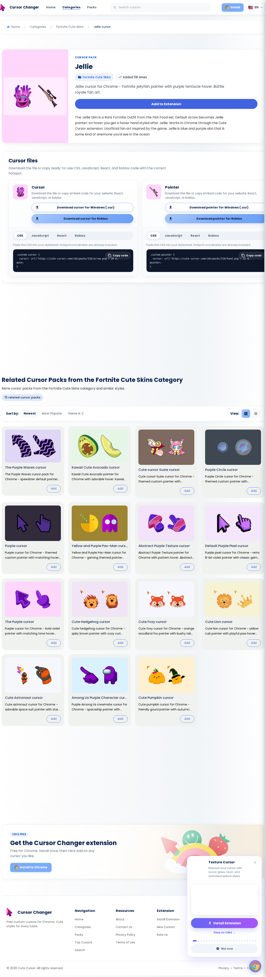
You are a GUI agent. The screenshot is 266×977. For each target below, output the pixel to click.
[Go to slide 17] (239, 941)
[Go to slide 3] (201, 941)
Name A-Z (76, 413)
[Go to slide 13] (228, 941)
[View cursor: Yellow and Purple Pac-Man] (99, 538)
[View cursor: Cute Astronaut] (33, 690)
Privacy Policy (125, 935)
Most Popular (52, 413)
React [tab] (61, 236)
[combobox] (161, 7)
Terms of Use (125, 942)
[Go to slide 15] (233, 941)
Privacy (224, 968)
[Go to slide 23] (255, 941)
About (120, 919)
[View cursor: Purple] (33, 538)
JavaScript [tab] (40, 236)
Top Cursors (83, 942)
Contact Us (124, 927)
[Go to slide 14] (231, 941)
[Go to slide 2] (197, 941)
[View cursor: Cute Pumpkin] (166, 690)
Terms (238, 968)
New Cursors (166, 927)
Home (51, 7)
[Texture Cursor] (224, 899)
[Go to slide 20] (247, 941)
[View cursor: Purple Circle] (233, 462)
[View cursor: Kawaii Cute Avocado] (99, 461)
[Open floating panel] (255, 966)
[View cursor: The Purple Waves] (33, 461)
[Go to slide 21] (250, 941)
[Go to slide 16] (236, 941)
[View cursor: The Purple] (33, 614)
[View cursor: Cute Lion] (233, 614)
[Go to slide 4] (204, 941)
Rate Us (162, 935)
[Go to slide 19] (244, 941)
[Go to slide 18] (242, 941)
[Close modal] (179, 461)
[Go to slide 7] (212, 941)
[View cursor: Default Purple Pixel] (233, 538)
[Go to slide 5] (206, 941)
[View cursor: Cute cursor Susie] (166, 462)
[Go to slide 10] (220, 941)
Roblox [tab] (80, 236)
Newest (30, 413)
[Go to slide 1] (193, 941)
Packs (91, 7)
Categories (71, 7)
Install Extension (168, 919)
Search (80, 950)
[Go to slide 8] (215, 941)
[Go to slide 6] (209, 941)
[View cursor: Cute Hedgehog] (99, 614)
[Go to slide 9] (217, 941)
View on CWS (222, 932)
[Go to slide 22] (252, 941)
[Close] (255, 863)
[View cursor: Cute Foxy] (166, 614)
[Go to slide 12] (225, 941)
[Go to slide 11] (223, 941)
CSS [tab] (20, 236)
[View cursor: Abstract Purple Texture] (166, 538)
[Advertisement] (133, 327)
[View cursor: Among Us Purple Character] (99, 690)
